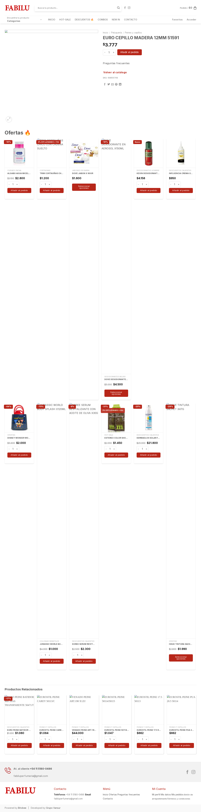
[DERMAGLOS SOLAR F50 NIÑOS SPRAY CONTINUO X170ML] (148, 417)
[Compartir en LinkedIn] (120, 84)
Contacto (108, 798)
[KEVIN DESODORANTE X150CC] (148, 153)
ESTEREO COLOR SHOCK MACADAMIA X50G (116, 438)
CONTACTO (130, 19)
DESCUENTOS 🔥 (84, 19)
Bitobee (22, 808)
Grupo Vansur (53, 808)
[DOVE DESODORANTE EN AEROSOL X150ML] (116, 256)
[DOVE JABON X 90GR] (83, 153)
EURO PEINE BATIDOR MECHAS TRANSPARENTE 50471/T (19, 730)
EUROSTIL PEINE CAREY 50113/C (51, 730)
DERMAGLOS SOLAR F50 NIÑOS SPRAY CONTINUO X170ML (148, 438)
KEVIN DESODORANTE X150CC (148, 173)
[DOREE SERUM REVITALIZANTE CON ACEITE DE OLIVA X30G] (83, 520)
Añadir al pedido (129, 52)
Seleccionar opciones (84, 187)
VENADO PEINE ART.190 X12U (84, 730)
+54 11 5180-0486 (41, 768)
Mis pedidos (177, 794)
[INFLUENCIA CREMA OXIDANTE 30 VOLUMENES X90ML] (181, 153)
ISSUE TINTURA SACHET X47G (181, 644)
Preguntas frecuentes (116, 63)
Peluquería (116, 32)
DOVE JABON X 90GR (82, 173)
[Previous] (5, 726)
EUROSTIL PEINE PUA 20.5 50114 (181, 730)
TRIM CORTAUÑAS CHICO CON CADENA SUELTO (52, 173)
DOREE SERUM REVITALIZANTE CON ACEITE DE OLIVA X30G (84, 644)
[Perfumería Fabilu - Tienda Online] (17, 8)
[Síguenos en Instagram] (129, 7)
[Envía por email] (112, 84)
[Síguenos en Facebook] (125, 7)
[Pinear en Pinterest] (116, 84)
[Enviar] (118, 8)
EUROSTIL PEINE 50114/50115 (116, 730)
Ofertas (113, 794)
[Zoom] (9, 119)
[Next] (196, 726)
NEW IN (116, 19)
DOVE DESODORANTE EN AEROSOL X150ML (116, 379)
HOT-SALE (65, 19)
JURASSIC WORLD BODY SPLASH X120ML (52, 644)
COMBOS (103, 19)
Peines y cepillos (133, 32)
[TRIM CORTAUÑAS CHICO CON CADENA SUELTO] (51, 153)
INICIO (51, 19)
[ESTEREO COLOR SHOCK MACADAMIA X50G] (116, 417)
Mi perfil (156, 794)
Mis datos (166, 794)
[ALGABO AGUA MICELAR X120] (19, 153)
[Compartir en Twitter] (108, 84)
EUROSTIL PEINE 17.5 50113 (149, 730)
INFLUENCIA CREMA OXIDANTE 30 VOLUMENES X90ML (181, 173)
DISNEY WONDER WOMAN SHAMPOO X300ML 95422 (19, 438)
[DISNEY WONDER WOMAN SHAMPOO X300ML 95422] (19, 417)
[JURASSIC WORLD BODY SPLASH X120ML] (51, 520)
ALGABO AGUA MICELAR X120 (19, 173)
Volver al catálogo (115, 72)
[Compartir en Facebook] (104, 84)
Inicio (105, 32)
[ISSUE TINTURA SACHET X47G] (181, 520)
